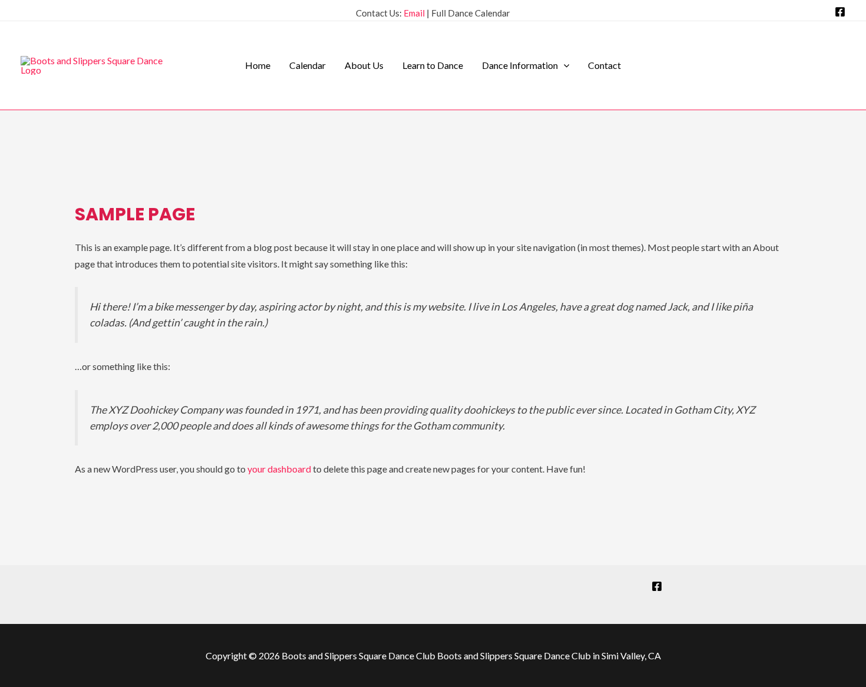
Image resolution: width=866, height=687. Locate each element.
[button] (564, 65)
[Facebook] (840, 11)
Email (414, 13)
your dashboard (279, 468)
